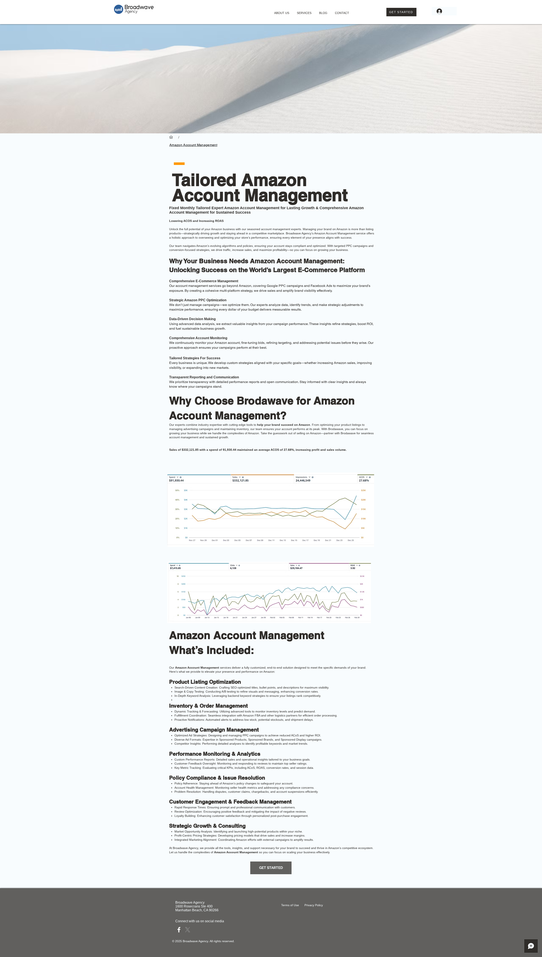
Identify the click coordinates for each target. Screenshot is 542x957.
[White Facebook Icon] (179, 929)
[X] (187, 929)
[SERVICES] (171, 137)
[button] (304, 11)
